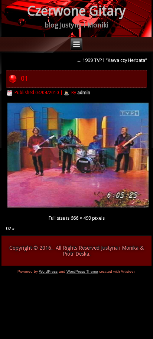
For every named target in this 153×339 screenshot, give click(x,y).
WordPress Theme (82, 271)
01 (24, 78)
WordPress (48, 271)
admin (83, 92)
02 (8, 228)
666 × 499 (81, 218)
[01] (78, 207)
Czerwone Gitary (76, 11)
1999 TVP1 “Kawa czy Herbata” (111, 60)
